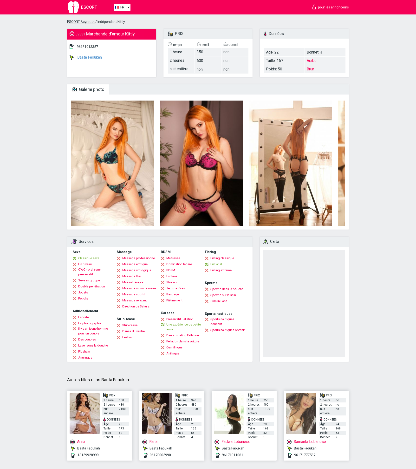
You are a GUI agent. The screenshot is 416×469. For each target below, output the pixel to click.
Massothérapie (132, 282)
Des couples (87, 339)
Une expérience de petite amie (183, 327)
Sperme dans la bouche (226, 289)
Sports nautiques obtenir (227, 330)
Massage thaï (131, 276)
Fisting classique (222, 258)
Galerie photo (91, 89)
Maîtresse (173, 258)
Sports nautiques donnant (222, 321)
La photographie (89, 323)
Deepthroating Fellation (182, 335)
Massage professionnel (139, 258)
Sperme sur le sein (223, 295)
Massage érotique (135, 264)
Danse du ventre (133, 331)
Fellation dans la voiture (182, 341)
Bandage (172, 294)
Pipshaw (84, 351)
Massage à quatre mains (139, 288)
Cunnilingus (174, 347)
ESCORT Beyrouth (81, 22)
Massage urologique (136, 270)
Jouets (83, 292)
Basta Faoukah (89, 57)
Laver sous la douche (93, 345)
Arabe (312, 60)
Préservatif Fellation (180, 319)
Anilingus (172, 353)
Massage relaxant (134, 300)
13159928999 (88, 455)
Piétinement (174, 300)
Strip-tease (129, 325)
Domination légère (179, 264)
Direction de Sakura (136, 306)
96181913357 (87, 47)
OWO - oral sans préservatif (89, 272)
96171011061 (232, 455)
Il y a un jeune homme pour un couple (93, 331)
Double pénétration (91, 286)
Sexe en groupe (89, 280)
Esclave (171, 276)
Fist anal (216, 264)
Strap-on (172, 282)
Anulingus (85, 357)
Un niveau (85, 264)
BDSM (170, 270)
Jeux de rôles (175, 288)
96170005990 (160, 455)
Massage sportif (133, 294)
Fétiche (83, 298)
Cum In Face (218, 301)
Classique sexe (88, 258)
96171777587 (304, 455)
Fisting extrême (221, 270)
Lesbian (127, 337)
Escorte (83, 317)
